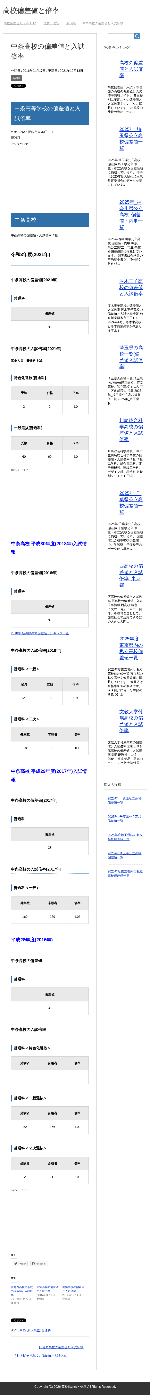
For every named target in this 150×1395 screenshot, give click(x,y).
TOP (20, 23)
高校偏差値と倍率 (31, 10)
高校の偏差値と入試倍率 (131, 69)
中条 (23, 1330)
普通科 (46, 1330)
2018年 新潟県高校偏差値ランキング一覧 (40, 633)
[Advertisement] (49, 173)
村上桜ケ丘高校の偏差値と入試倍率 (42, 1356)
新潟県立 (33, 1330)
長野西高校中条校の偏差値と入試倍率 (22, 1291)
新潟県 (16, 78)
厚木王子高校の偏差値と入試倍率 (131, 287)
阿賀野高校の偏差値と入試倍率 (61, 1347)
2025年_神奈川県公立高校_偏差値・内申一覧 (131, 214)
